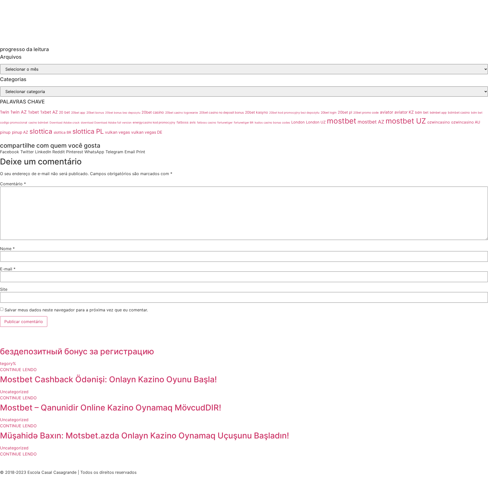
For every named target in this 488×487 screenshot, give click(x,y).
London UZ (316, 122)
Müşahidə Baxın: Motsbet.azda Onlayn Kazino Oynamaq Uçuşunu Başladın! (144, 435)
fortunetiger (225, 122)
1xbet (33, 112)
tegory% (8, 363)
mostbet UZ (406, 120)
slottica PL (88, 131)
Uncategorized (14, 391)
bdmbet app (438, 112)
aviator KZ (404, 112)
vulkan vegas (117, 132)
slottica (40, 131)
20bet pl (345, 112)
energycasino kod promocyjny (154, 122)
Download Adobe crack (65, 122)
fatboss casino (206, 122)
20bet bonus (95, 112)
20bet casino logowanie (181, 112)
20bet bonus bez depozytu (122, 112)
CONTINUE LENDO (18, 369)
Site (3, 289)
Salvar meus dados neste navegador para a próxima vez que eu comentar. (76, 310)
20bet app (78, 112)
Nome (7, 249)
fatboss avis (186, 122)
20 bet (64, 112)
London (298, 122)
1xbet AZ (49, 112)
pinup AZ (20, 132)
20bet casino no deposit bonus (221, 112)
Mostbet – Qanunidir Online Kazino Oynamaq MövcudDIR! (110, 408)
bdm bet (422, 112)
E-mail (8, 269)
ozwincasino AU (465, 122)
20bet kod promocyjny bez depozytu (294, 112)
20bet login (329, 112)
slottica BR (62, 132)
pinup (5, 132)
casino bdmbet (38, 122)
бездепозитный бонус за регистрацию (77, 351)
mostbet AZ (371, 122)
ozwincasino (438, 122)
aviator (386, 112)
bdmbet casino (459, 112)
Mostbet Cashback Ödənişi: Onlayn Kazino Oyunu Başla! (108, 379)
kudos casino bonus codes (272, 122)
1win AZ (18, 112)
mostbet (341, 120)
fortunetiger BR (243, 122)
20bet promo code (366, 112)
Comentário (13, 184)
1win (4, 112)
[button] (9, 152)
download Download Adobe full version (106, 122)
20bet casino (153, 112)
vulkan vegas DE (146, 132)
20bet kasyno (256, 112)
